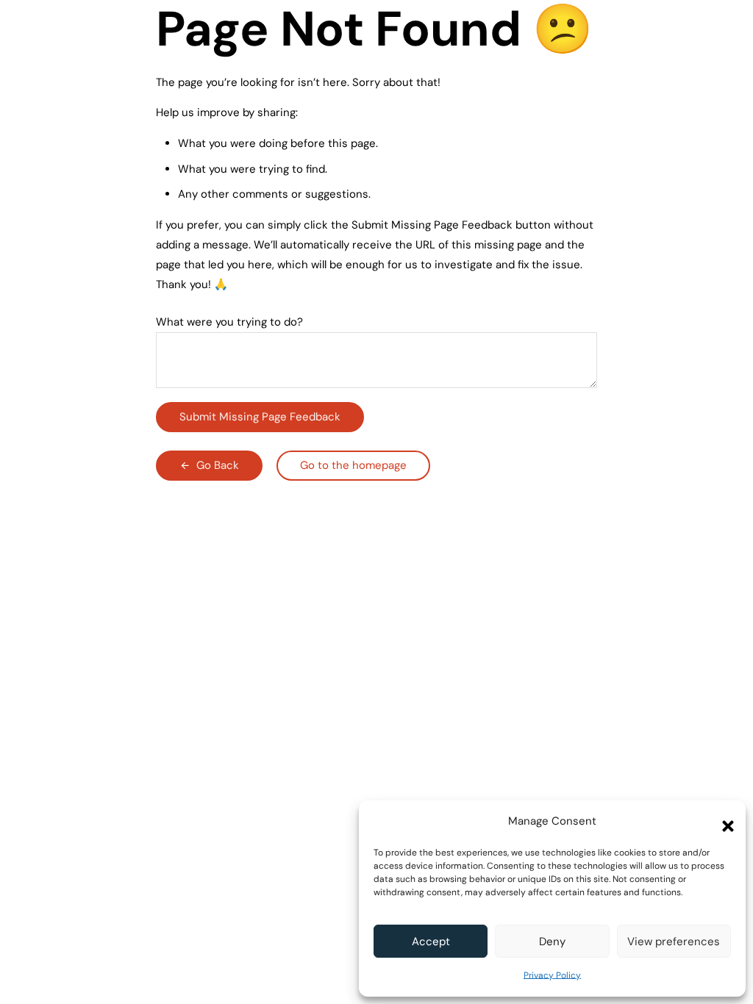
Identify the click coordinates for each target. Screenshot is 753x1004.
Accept (431, 941)
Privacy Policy (552, 975)
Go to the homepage (353, 465)
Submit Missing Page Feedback (259, 416)
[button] (723, 821)
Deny (552, 941)
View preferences (673, 941)
